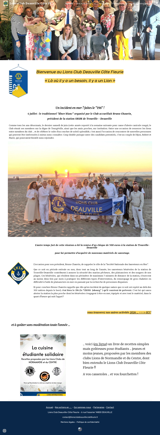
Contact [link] (131, 3)
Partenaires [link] (118, 3)
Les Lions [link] (104, 3)
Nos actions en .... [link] (84, 3)
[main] (80, 74)
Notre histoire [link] (145, 3)
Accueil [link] (69, 3)
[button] (157, 4)
